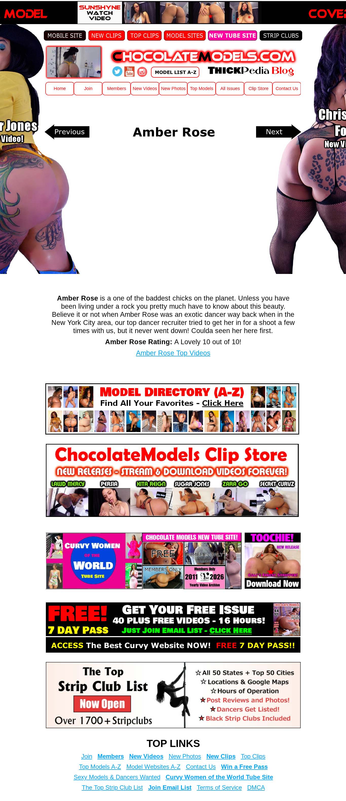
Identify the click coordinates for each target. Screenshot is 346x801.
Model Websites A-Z (153, 766)
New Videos (146, 756)
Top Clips (253, 756)
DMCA (256, 787)
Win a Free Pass (244, 766)
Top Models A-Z (100, 766)
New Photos (185, 756)
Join (86, 756)
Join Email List (169, 787)
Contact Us (201, 766)
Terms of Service (219, 787)
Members (111, 756)
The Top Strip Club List (112, 787)
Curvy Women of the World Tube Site (219, 777)
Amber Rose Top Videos (173, 353)
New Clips (221, 756)
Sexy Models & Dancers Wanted (117, 777)
